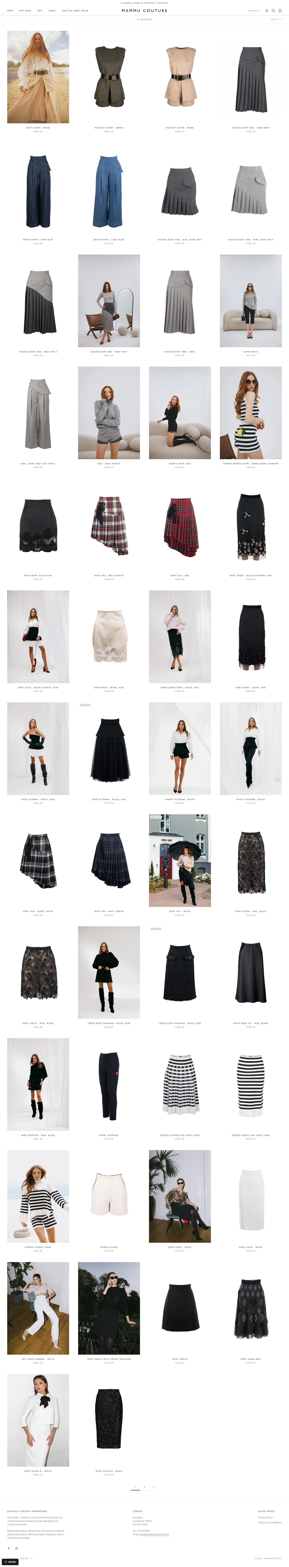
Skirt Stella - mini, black (38, 1023)
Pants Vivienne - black (251, 799)
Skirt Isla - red (180, 575)
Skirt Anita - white (251, 1247)
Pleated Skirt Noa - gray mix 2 (38, 351)
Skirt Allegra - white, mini (38, 799)
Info (40, 10)
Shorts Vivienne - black (180, 799)
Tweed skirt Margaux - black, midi (179, 1023)
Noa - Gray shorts (109, 463)
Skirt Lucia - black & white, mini (38, 687)
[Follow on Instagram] (16, 1548)
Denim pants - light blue (109, 239)
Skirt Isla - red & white (109, 575)
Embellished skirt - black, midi (180, 687)
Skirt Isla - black (180, 911)
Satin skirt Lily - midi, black (250, 1023)
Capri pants (251, 351)
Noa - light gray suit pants (38, 463)
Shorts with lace (180, 463)
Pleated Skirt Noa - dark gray (251, 127)
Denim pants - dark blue (38, 239)
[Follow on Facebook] (8, 1548)
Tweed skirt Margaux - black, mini (109, 1023)
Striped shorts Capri (38, 1247)
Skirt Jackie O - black (109, 1471)
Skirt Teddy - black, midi (251, 687)
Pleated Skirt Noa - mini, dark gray (180, 239)
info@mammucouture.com (154, 1534)
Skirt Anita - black (179, 1247)
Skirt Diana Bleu (251, 1359)
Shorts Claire (109, 1247)
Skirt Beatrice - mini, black (38, 1135)
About (52, 10)
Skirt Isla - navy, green (109, 911)
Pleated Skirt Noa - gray (180, 351)
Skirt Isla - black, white (38, 911)
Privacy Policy (265, 1517)
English (252, 10)
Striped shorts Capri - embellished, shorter (251, 463)
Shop (10, 10)
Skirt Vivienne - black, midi (109, 799)
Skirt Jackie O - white (38, 1471)
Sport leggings (109, 1135)
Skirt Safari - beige (38, 127)
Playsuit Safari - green (109, 127)
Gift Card (25, 10)
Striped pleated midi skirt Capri (180, 1135)
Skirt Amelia (180, 1359)
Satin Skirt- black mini (38, 575)
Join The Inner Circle (75, 10)
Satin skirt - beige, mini (109, 687)
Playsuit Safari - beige (180, 127)
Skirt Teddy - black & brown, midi (251, 575)
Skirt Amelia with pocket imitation (109, 1359)
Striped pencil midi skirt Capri (251, 1135)
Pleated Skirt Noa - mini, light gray (250, 239)
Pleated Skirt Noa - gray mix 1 (109, 351)
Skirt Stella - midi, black (250, 911)
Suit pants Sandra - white (38, 1359)
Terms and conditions (270, 1522)
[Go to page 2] (153, 1486)
